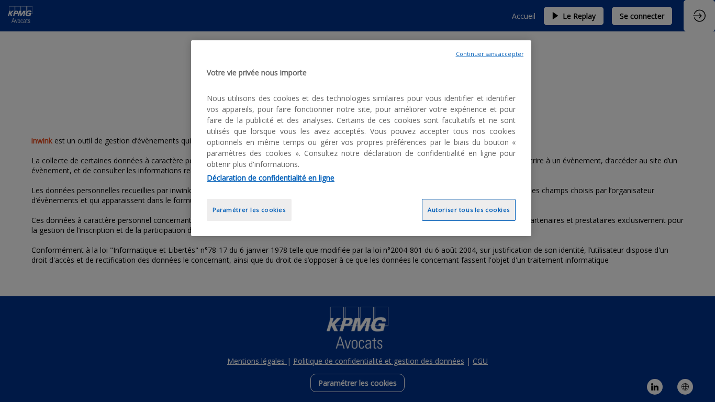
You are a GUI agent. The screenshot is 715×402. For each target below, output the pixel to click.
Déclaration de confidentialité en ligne (270, 178)
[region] (361, 138)
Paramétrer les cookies (249, 210)
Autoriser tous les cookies (469, 210)
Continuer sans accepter (489, 54)
